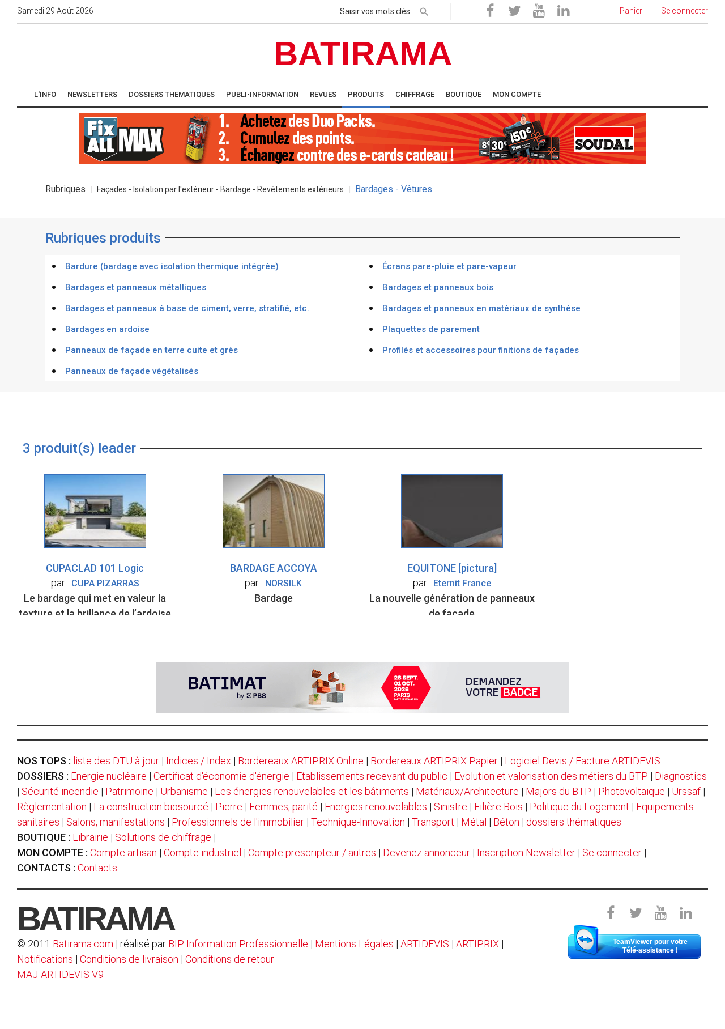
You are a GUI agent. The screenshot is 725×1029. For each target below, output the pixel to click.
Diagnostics (681, 776)
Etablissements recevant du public (371, 776)
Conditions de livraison (129, 959)
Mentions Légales (354, 944)
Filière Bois (498, 807)
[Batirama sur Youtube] (538, 11)
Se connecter (612, 852)
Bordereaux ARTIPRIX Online (301, 761)
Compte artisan (123, 852)
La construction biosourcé (150, 807)
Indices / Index (198, 761)
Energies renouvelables (376, 807)
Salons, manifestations (115, 822)
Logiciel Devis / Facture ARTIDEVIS (582, 761)
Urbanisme (184, 791)
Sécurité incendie (60, 791)
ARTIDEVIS (424, 944)
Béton (506, 822)
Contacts (97, 868)
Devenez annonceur (426, 852)
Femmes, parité (283, 807)
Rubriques (65, 189)
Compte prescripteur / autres (312, 852)
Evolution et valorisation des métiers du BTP (551, 776)
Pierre (228, 807)
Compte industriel (202, 852)
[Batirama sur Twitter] (514, 11)
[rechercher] (424, 9)
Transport (433, 822)
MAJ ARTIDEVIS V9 (60, 974)
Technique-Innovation (358, 822)
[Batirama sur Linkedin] (563, 11)
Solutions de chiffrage (163, 837)
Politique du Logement (579, 807)
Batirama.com (83, 944)
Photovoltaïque (631, 791)
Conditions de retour (229, 959)
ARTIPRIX (477, 944)
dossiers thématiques (573, 822)
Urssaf (686, 791)
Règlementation (52, 807)
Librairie (90, 837)
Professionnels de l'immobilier (238, 822)
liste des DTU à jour (116, 761)
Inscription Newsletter (526, 852)
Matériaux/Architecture (467, 791)
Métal (474, 822)
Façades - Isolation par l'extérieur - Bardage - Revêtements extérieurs (220, 189)
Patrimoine (129, 791)
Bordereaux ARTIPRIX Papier (434, 761)
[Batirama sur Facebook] (490, 11)
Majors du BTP (558, 791)
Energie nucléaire (109, 776)
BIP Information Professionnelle (238, 944)
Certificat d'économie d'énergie (221, 776)
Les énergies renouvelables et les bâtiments (312, 791)
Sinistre (450, 807)
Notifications (46, 959)
